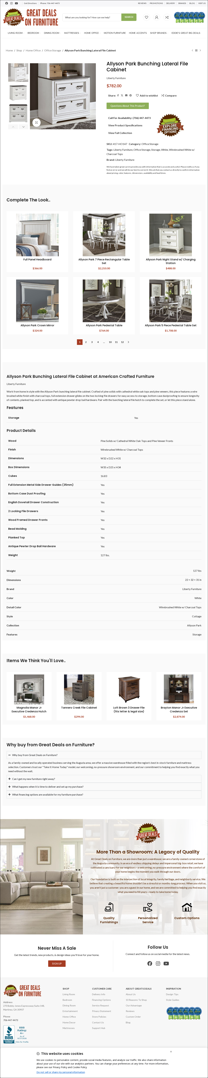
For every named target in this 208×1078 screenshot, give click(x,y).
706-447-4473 (53, 3)
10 (110, 342)
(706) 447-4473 (142, 117)
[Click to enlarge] (36, 122)
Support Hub (98, 1028)
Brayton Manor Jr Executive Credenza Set (179, 709)
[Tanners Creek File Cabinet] (79, 689)
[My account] (157, 17)
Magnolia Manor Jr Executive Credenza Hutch (29, 709)
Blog (128, 1022)
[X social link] (122, 95)
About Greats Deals (138, 988)
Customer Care (102, 988)
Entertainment (70, 1011)
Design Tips (172, 994)
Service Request (100, 1005)
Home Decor (69, 1022)
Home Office (33, 50)
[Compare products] (167, 17)
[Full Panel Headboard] (37, 235)
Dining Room (69, 1005)
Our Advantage (134, 1005)
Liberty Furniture (116, 78)
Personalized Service (148, 920)
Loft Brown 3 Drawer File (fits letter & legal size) (129, 709)
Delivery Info (98, 994)
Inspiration (173, 988)
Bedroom (67, 999)
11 (116, 342)
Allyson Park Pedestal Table (104, 325)
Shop (19, 50)
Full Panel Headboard (37, 259)
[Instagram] (11, 3)
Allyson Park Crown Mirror (37, 325)
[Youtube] (16, 3)
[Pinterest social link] (130, 95)
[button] (13, 126)
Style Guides (172, 999)
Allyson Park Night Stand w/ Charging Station (171, 261)
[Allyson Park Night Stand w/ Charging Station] (170, 235)
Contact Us (98, 1022)
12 (122, 342)
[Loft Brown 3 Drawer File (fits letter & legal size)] (129, 689)
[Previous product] (192, 51)
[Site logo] (30, 16)
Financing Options (101, 999)
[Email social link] (126, 95)
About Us (131, 994)
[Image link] (170, 124)
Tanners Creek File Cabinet (79, 708)
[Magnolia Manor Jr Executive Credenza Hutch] (29, 689)
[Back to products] (196, 51)
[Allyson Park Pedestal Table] (104, 301)
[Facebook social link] (118, 95)
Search (129, 17)
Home (9, 50)
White (164, 149)
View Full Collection (120, 132)
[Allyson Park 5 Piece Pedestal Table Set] (170, 301)
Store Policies (99, 1016)
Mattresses (69, 1028)
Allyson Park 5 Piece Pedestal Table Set (170, 325)
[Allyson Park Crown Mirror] (37, 301)
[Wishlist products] (146, 17)
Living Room (69, 994)
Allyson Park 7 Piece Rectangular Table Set (104, 261)
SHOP (66, 988)
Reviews (130, 1011)
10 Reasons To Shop (136, 999)
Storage (155, 149)
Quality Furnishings (109, 920)
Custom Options (186, 918)
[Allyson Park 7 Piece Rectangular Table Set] (104, 235)
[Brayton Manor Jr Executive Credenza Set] (179, 689)
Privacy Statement (101, 1011)
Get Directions (30, 3)
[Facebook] (6, 3)
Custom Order (133, 1016)
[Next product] (200, 51)
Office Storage (52, 50)
